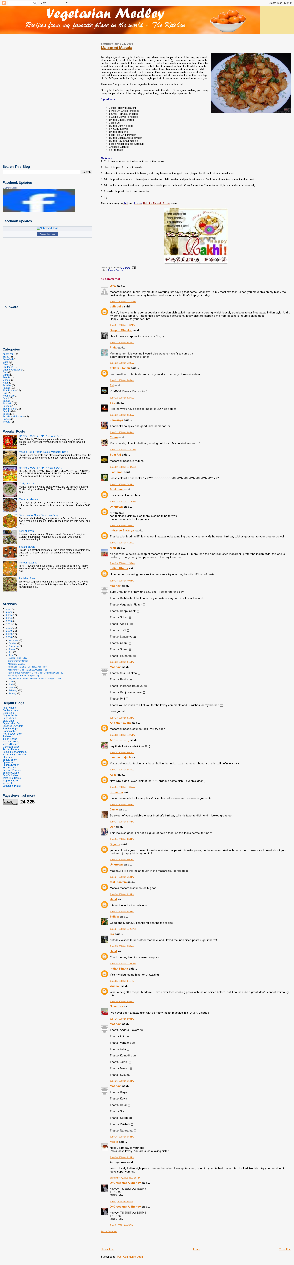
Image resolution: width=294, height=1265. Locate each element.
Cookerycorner (11, 710)
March (12, 687)
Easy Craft (8, 720)
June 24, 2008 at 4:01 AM (122, 752)
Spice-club (8, 762)
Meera (114, 1141)
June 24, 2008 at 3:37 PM (122, 821)
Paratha (7, 385)
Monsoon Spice (11, 746)
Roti (5, 393)
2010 (9, 630)
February (13, 690)
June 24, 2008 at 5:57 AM (122, 769)
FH (112, 385)
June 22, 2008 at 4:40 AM (122, 342)
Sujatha (115, 844)
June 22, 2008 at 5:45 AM (122, 380)
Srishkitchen (9, 767)
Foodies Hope (10, 728)
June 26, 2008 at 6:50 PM (122, 1081)
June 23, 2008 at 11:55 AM (122, 563)
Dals (5, 372)
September (14, 646)
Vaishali (115, 986)
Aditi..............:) (119, 740)
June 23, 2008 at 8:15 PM (122, 662)
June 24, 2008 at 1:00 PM (122, 804)
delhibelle (116, 306)
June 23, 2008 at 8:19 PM (122, 718)
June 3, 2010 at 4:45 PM (121, 1201)
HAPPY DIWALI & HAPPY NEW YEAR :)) (41, 436)
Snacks (119, 270)
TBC (113, 402)
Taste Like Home (12, 778)
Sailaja (114, 916)
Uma (113, 285)
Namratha (116, 1006)
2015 (9, 615)
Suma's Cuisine (11, 772)
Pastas (111, 270)
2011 (9, 627)
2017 (9, 608)
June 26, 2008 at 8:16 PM (122, 1157)
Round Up (8, 395)
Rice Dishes (9, 390)
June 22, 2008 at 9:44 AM (122, 432)
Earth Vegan (9, 718)
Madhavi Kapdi (10, 188)
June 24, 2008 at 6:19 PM (122, 894)
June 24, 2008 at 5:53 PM (122, 877)
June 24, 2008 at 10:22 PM (123, 929)
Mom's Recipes (11, 744)
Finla (113, 347)
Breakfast (8, 359)
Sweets (7, 419)
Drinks (6, 374)
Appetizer (8, 354)
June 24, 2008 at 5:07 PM (122, 859)
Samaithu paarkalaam (15, 752)
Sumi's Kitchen (11, 775)
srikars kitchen (120, 367)
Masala (7, 380)
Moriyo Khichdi (27, 483)
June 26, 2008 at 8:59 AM (122, 1001)
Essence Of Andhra (13, 726)
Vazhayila (8, 783)
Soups (6, 414)
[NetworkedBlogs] (47, 228)
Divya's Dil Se (10, 715)
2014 (9, 618)
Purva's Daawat (11, 749)
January (13, 693)
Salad (6, 398)
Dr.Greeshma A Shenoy (125, 1182)
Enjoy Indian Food (12, 723)
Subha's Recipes (12, 770)
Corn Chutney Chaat (18, 661)
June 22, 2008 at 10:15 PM (123, 501)
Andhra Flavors (120, 722)
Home (196, 1249)
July (11, 652)
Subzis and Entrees (13, 416)
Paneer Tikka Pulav (17, 658)
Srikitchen (117, 489)
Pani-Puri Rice (27, 578)
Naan (6, 382)
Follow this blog (47, 234)
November (14, 640)
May (11, 681)
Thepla (6, 421)
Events (6, 377)
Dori (112, 826)
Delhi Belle (9, 713)
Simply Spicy (10, 759)
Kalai (113, 774)
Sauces (7, 406)
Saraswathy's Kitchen (14, 754)
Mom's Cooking (11, 741)
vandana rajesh (120, 757)
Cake (5, 361)
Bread (6, 356)
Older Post (285, 1249)
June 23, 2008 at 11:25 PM (122, 735)
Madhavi (115, 585)
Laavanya (116, 420)
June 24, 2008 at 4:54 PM (122, 839)
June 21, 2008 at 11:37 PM (122, 325)
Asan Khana (9, 707)
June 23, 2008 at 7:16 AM (122, 542)
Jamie (114, 809)
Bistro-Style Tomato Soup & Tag (23, 675)
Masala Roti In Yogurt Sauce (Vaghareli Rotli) (43, 452)
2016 (9, 611)
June (11, 655)
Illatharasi (116, 472)
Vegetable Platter (12, 785)
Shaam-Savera (27, 546)
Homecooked (10, 731)
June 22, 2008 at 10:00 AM (123, 449)
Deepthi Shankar (121, 330)
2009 (9, 634)
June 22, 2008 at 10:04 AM (123, 467)
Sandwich (8, 403)
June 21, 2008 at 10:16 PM (123, 301)
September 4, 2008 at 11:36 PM (125, 1178)
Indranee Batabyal (122, 530)
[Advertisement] (124, 1239)
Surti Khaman (26, 531)
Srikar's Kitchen (11, 765)
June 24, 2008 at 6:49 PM (122, 911)
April (11, 684)
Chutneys (8, 367)
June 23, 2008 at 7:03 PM (122, 580)
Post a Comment (109, 1231)
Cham (114, 437)
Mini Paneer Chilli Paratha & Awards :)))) (27, 670)
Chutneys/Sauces (12, 369)
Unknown (116, 506)
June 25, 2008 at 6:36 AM (122, 946)
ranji (113, 547)
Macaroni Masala (116, 47)
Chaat (6, 364)
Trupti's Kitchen (11, 780)
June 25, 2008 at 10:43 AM (123, 963)
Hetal (113, 899)
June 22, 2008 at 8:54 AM (122, 415)
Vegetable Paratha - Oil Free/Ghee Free (27, 667)
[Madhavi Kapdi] (39, 211)
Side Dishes (9, 408)
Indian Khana (119, 568)
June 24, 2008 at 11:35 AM (122, 787)
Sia (112, 934)
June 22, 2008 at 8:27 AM (122, 398)
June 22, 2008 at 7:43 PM (122, 484)
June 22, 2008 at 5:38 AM (122, 363)
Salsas (6, 401)
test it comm (118, 881)
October (13, 643)
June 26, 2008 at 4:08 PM (122, 1019)
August (12, 649)
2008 (9, 637)
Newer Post (107, 1249)
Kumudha (116, 792)
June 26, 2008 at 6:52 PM (122, 1136)
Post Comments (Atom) (130, 1256)
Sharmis (7, 757)
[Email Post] (133, 267)
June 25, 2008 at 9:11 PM (122, 981)
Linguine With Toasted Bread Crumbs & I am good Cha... (35, 678)
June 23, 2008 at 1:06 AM (122, 525)
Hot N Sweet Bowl (12, 733)
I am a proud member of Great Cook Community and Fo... (36, 673)
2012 (9, 624)
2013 (9, 621)
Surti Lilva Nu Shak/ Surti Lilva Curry (38, 515)
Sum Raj (115, 454)
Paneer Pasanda (28, 562)
